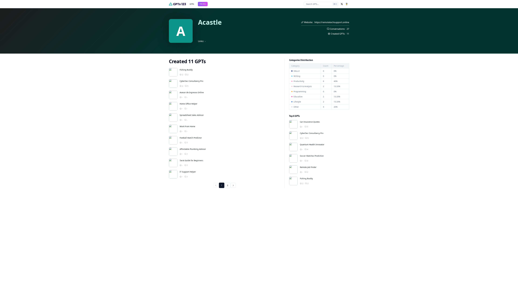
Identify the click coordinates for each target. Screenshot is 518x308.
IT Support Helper (188, 171)
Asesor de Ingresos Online (192, 92)
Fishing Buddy (186, 69)
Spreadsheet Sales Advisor (192, 115)
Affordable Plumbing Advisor (193, 149)
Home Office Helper (188, 103)
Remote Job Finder (308, 167)
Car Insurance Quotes (310, 122)
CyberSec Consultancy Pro (191, 81)
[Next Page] (233, 185)
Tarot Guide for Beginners (191, 160)
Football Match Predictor (191, 137)
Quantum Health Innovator (312, 144)
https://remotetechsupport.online (331, 22)
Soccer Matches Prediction (312, 156)
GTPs (192, 4)
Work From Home (187, 126)
